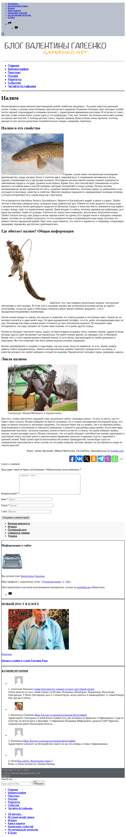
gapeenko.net (84, 587)
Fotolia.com (117, 450)
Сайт (4, 511)
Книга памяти (14, 11)
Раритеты (14, 802)
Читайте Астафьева (20, 808)
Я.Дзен (11, 17)
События (13, 805)
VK (68, 581)
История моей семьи (18, 6)
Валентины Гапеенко (33, 576)
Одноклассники (52, 581)
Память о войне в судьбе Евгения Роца (25, 660)
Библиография (17, 792)
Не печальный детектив (19, 15)
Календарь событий (17, 13)
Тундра (12, 536)
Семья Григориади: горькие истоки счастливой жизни (63, 689)
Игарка (11, 8)
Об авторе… (13, 4)
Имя (4, 499)
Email (5, 505)
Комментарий (10, 493)
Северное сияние (19, 532)
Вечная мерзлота (19, 523)
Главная (13, 789)
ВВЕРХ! (5, 776)
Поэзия (12, 799)
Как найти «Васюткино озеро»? (35, 761)
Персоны (7, 654)
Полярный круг (17, 529)
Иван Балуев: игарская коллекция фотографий (61, 715)
